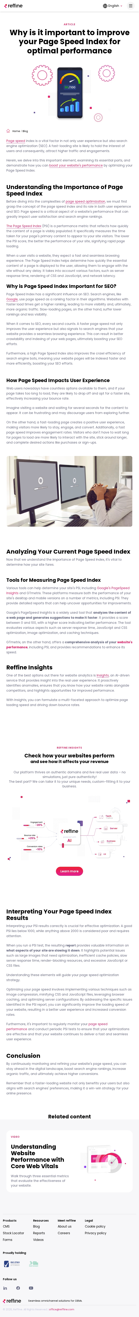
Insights (103, 675)
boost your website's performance (76, 165)
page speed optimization (85, 201)
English (113, 6)
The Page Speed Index (23, 226)
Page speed (15, 141)
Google (12, 299)
